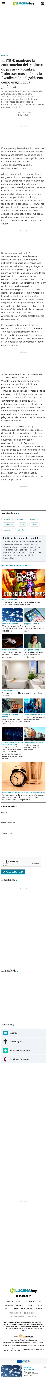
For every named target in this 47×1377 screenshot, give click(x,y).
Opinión (29, 1305)
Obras (15, 1308)
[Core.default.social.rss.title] (30, 1296)
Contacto (32, 1316)
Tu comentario (6, 833)
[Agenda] (23, 1033)
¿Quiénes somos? (15, 1313)
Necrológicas (26, 1308)
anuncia (7, 519)
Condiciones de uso (31, 1313)
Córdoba (39, 1305)
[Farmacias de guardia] (23, 1050)
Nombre (4, 812)
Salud (7, 1308)
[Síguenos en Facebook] (17, 1296)
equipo (22, 524)
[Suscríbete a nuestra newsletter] (23, 548)
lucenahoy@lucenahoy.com (34, 1349)
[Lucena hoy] (23, 1292)
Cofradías (9, 1305)
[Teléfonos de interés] (23, 1059)
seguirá (34, 524)
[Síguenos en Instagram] (23, 1296)
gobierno (20, 519)
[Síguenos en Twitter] (20, 1296)
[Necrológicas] (23, 1041)
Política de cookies (18, 1316)
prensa (32, 519)
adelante (7, 530)
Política (4, 56)
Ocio (38, 1302)
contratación (8, 524)
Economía (30, 1302)
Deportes (19, 1305)
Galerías (38, 1308)
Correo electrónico (8, 823)
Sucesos (19, 1302)
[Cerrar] (44, 1367)
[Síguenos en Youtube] (26, 1296)
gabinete (20, 530)
